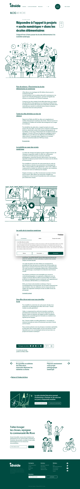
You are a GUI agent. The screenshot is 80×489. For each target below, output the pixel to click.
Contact (29, 466)
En (48, 6)
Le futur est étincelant (32, 6)
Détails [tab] (40, 238)
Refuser (24, 253)
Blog (17, 13)
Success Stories (55, 469)
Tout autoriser (55, 253)
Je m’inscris (31, 446)
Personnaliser (39, 253)
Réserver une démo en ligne (40, 403)
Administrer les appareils (45, 465)
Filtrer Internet (43, 466)
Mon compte (67, 6)
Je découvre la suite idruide (54, 403)
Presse (29, 469)
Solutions (24, 6)
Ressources (40, 6)
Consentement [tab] (23, 238)
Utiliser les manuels (44, 469)
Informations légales (31, 486)
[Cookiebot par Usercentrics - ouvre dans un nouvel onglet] (58, 235)
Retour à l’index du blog (19, 377)
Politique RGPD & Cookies (40, 486)
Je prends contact (27, 293)
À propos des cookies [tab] (56, 238)
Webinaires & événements (57, 466)
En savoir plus (25, 141)
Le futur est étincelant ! (32, 465)
